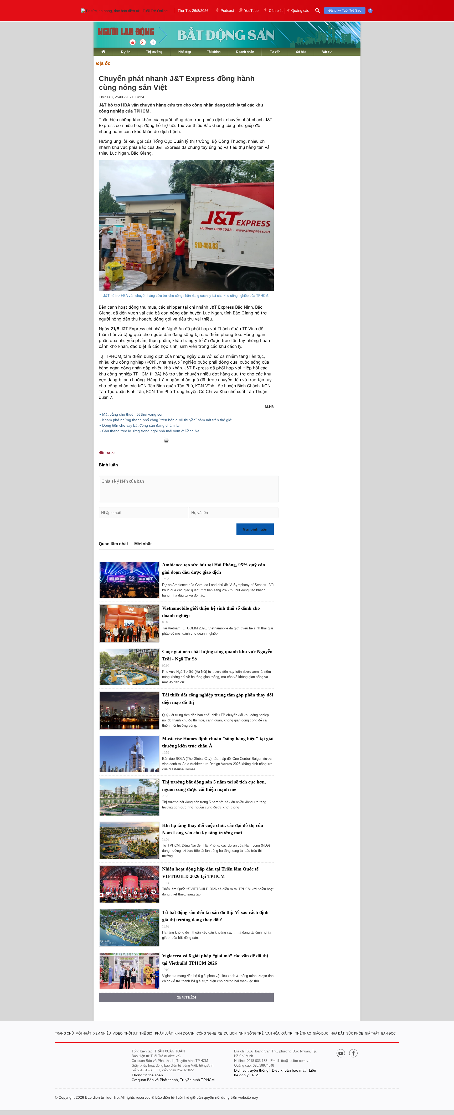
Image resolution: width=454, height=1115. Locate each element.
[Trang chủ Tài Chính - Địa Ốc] (120, 32)
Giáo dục (320, 1033)
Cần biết (275, 10)
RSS (255, 1075)
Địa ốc (103, 63)
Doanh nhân (245, 52)
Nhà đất (337, 1033)
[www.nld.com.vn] (103, 52)
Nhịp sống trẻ (251, 1033)
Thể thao (303, 1033)
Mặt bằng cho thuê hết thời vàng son (132, 414)
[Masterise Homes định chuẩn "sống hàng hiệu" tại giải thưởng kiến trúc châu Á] (129, 754)
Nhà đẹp (184, 52)
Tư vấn (275, 52)
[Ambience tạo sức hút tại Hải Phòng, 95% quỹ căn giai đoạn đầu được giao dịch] (129, 580)
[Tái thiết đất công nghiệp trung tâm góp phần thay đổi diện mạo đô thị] (129, 710)
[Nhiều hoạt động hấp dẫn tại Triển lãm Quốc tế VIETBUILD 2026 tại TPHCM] (129, 884)
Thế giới (146, 1033)
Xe (220, 1033)
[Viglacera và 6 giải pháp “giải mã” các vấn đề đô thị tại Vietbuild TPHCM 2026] (129, 971)
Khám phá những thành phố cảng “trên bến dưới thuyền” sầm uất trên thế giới (167, 420)
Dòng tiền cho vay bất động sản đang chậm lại (140, 425)
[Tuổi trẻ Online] (93, 1065)
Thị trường (154, 52)
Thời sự (130, 1033)
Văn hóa (272, 1033)
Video (117, 1033)
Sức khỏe (354, 1033)
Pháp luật (164, 1033)
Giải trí (287, 1033)
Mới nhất (143, 544)
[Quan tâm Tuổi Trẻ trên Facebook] (353, 1053)
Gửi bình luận (255, 529)
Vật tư (327, 52)
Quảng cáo (300, 10)
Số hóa (301, 52)
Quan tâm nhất (113, 544)
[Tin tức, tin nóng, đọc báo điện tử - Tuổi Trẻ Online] (124, 10)
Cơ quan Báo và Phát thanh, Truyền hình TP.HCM (173, 1080)
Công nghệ (206, 1033)
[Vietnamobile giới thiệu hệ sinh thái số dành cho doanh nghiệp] (129, 623)
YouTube (251, 10)
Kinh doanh (184, 1033)
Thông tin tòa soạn (147, 1075)
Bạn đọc (388, 1033)
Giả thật (372, 1033)
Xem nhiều (102, 1033)
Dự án (125, 52)
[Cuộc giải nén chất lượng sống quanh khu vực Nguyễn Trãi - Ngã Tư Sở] (129, 667)
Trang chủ (64, 1033)
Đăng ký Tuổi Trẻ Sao (344, 10)
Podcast (227, 10)
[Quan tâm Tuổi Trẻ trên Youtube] (341, 1053)
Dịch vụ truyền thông (251, 1070)
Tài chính (213, 52)
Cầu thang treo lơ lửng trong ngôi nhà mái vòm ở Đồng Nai (151, 431)
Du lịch (230, 1033)
